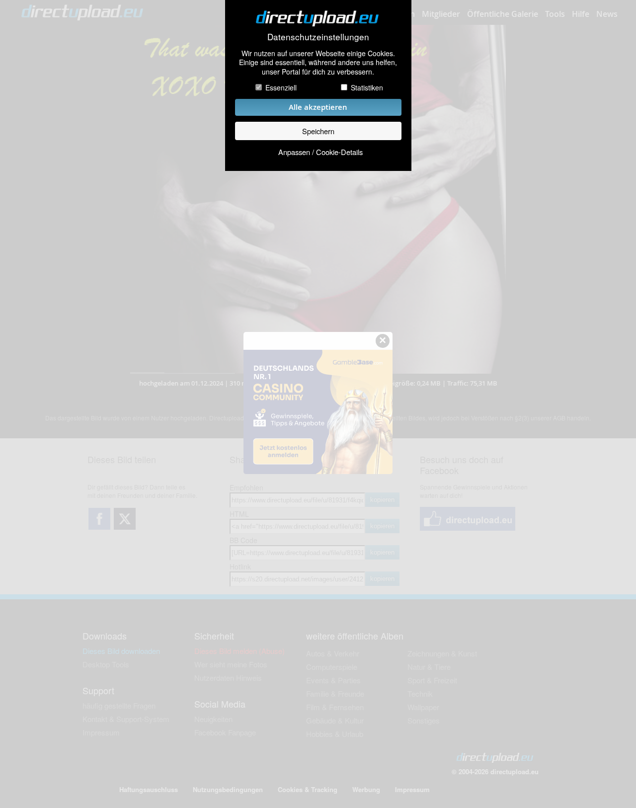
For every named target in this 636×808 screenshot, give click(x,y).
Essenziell (281, 87)
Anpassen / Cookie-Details (320, 152)
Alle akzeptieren (318, 107)
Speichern (318, 131)
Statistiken (367, 87)
